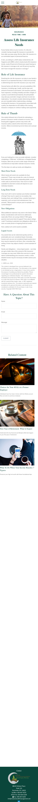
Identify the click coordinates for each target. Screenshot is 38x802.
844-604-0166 (22, 794)
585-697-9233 (21, 792)
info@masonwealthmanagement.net (19, 799)
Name (3, 301)
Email (3, 312)
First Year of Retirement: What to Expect (16, 428)
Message (4, 322)
